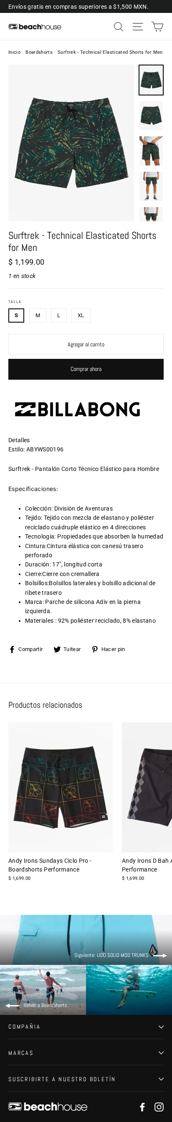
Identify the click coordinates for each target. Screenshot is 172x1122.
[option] (71, 143)
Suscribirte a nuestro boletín (62, 1079)
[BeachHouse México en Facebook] (142, 1107)
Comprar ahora (86, 369)
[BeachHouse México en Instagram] (159, 1107)
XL (81, 315)
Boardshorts (39, 52)
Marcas (21, 1053)
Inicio (14, 52)
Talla (15, 301)
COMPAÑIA (24, 1026)
